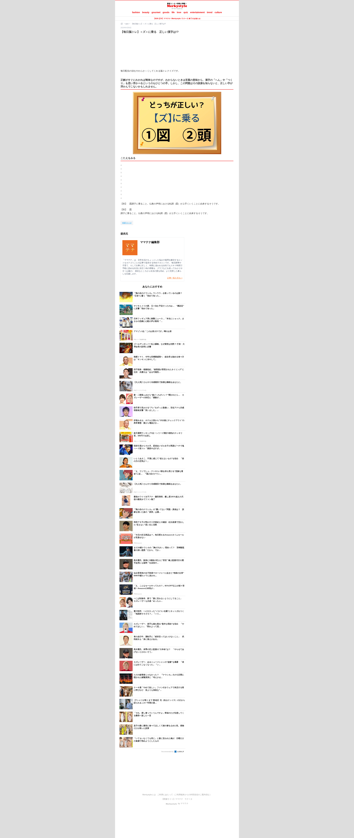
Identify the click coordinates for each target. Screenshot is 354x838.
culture (218, 12)
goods (166, 12)
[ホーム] (122, 24)
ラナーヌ (188, 799)
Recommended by (167, 751)
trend (209, 12)
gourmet (156, 12)
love (179, 12)
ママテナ (179, 799)
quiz (185, 12)
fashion (136, 12)
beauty (145, 12)
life (173, 12)
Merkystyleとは (149, 794)
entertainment (197, 12)
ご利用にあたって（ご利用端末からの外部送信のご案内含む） (184, 794)
